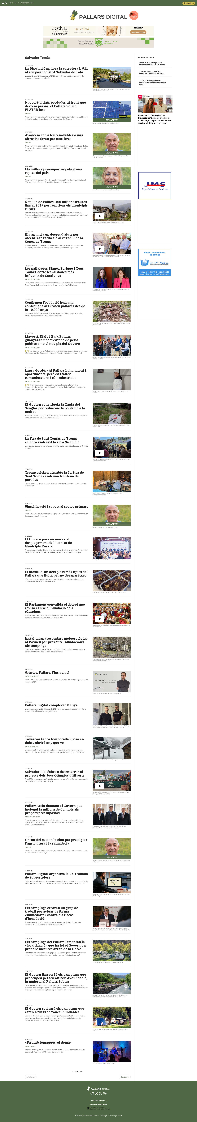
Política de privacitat (115, 1116)
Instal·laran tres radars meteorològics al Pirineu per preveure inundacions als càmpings (56, 642)
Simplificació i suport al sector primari (56, 506)
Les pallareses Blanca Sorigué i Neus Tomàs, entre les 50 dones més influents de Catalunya (54, 272)
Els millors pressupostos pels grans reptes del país (53, 171)
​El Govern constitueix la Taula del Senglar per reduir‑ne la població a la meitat (55, 408)
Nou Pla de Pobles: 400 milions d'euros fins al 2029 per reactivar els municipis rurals (56, 205)
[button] (188, 3)
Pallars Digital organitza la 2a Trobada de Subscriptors (56, 875)
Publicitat (78, 1116)
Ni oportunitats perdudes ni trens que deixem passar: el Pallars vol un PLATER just (55, 106)
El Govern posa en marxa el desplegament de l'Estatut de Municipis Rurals (48, 542)
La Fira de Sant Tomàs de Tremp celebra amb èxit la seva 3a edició (52, 440)
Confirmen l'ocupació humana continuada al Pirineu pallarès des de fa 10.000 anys (55, 306)
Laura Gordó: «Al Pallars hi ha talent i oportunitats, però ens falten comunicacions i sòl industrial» (55, 374)
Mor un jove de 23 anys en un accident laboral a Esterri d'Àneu (152, 64)
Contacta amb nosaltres (91, 1116)
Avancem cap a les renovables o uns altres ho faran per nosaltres (54, 137)
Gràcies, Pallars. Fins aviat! (47, 672)
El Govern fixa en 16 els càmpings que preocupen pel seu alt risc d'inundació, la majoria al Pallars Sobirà (56, 978)
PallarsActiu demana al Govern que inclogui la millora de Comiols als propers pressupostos (53, 809)
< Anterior (31, 1077)
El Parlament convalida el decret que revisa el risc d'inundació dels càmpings (55, 608)
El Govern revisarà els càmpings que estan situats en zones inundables (54, 1010)
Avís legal (103, 1116)
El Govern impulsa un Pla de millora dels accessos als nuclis (151, 73)
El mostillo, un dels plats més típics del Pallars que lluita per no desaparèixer (56, 573)
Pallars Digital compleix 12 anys (51, 705)
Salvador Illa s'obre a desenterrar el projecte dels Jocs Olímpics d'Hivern (54, 773)
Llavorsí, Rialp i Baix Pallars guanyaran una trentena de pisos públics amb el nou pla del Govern (52, 340)
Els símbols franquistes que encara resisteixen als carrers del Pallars (152, 83)
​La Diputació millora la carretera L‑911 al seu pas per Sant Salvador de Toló (56, 70)
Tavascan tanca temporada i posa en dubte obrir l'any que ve (54, 741)
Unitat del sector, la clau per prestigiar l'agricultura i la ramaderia (56, 841)
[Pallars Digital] (98, 15)
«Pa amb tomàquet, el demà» (48, 1042)
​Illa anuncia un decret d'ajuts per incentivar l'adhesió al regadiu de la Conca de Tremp (54, 238)
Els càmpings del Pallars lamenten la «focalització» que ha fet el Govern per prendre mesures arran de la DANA (56, 945)
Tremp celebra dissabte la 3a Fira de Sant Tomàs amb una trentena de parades (54, 476)
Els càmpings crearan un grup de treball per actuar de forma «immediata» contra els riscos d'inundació (51, 913)
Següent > (125, 1077)
